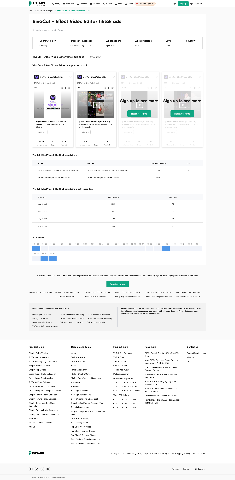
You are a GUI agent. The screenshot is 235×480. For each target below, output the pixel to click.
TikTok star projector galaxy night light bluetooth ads (73, 322)
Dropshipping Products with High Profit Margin (88, 413)
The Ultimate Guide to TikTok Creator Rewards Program (161, 369)
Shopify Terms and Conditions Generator (42, 404)
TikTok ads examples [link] (45, 10)
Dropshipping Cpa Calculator (41, 378)
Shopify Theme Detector (39, 365)
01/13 (124, 403)
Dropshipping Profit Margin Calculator (45, 390)
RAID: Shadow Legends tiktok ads (159, 296)
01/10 (133, 403)
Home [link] (31, 10)
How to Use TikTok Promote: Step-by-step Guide (161, 376)
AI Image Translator (79, 390)
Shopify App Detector (38, 369)
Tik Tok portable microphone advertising (100, 314)
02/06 (124, 399)
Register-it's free (139, 113)
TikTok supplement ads (96, 322)
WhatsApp (191, 357)
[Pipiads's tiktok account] (42, 469)
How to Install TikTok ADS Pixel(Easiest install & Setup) (162, 401)
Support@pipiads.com (196, 353)
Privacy (175, 469)
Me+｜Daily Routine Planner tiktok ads (191, 292)
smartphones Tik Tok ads (42, 322)
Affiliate (32, 426)
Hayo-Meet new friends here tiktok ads (69, 292)
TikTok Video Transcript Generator (86, 378)
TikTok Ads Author (121, 369)
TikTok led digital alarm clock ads (45, 326)
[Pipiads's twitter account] (37, 469)
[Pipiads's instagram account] (48, 469)
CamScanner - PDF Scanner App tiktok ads (100, 292)
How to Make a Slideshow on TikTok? (161, 395)
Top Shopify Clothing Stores (83, 435)
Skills (73, 365)
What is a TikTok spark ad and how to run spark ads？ (161, 390)
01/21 (115, 403)
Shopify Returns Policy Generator (43, 410)
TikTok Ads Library (79, 369)
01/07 (133, 407)
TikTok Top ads (120, 361)
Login (174, 3)
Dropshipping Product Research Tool (87, 403)
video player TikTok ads (41, 314)
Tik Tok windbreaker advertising (72, 314)
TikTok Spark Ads (79, 361)
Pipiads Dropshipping (80, 407)
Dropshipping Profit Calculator (42, 386)
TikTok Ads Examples (122, 353)
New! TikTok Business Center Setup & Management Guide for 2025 (161, 361)
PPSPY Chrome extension (40, 422)
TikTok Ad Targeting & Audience (43, 361)
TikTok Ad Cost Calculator (40, 382)
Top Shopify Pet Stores (81, 426)
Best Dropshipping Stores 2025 (84, 398)
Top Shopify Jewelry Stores (83, 430)
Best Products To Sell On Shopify (85, 439)
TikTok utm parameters (39, 357)
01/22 (133, 399)
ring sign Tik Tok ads (40, 318)
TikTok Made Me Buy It (81, 418)
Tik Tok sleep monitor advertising (99, 318)
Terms (186, 469)
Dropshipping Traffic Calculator (42, 373)
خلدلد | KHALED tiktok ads (65, 296)
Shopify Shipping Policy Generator (44, 414)
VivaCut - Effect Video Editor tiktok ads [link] (73, 10)
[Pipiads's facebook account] (31, 469)
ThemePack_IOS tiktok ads (95, 296)
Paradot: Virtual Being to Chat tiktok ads (130, 292)
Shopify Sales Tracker (38, 353)
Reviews (75, 386)
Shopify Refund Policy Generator (43, 398)
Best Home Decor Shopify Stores (85, 443)
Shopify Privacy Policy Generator (43, 394)
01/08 (124, 407)
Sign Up (183, 3)
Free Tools (33, 418)
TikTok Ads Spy (78, 357)
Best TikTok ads (120, 365)
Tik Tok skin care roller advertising (73, 318)
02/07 (115, 399)
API (188, 361)
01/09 (115, 407)
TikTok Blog (118, 357)
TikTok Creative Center (81, 373)
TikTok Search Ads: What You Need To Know (162, 354)
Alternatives (76, 382)
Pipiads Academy (121, 373)
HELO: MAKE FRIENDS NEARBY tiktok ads (191, 296)
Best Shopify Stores (79, 422)
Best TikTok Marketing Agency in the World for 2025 (160, 383)
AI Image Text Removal (81, 394)
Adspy (74, 353)
